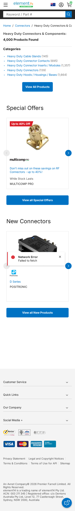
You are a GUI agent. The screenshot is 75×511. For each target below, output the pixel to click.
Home (7, 25)
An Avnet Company (15, 484)
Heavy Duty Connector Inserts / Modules (33, 65)
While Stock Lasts (21, 178)
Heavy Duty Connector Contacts (28, 60)
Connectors (22, 25)
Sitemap (65, 463)
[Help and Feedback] (67, 503)
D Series (15, 281)
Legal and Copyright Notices (46, 458)
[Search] (68, 14)
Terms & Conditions (15, 463)
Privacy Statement (14, 458)
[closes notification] (60, 257)
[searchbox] (34, 14)
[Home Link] (31, 5)
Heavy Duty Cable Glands (24, 56)
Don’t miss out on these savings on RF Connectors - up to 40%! (34, 170)
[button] (5, 5)
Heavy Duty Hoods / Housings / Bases (32, 74)
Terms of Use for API (44, 463)
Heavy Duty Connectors (22, 70)
